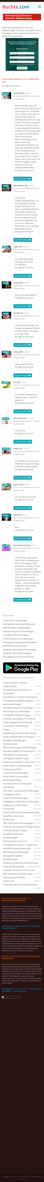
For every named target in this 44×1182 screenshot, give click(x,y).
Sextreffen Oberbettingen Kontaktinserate (22, 742)
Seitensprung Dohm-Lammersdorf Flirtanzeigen (22, 771)
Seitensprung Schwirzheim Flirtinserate (22, 807)
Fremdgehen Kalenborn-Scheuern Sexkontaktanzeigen (22, 702)
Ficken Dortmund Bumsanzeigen (18, 638)
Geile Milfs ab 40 (25, 1177)
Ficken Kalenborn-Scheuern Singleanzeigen (22, 684)
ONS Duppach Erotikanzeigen (22, 711)
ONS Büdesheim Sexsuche (22, 841)
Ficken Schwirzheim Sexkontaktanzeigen (22, 812)
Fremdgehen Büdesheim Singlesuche (22, 845)
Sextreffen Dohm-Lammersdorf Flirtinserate (22, 785)
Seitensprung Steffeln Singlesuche (22, 762)
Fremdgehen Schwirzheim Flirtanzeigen (22, 801)
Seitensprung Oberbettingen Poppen (22, 733)
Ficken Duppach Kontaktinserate (22, 722)
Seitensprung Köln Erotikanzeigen (18, 631)
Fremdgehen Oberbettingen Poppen (22, 728)
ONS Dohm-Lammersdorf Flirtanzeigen (22, 791)
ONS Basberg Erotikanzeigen (22, 852)
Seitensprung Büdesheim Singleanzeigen (22, 827)
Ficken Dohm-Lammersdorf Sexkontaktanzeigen (22, 778)
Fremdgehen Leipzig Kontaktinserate (20, 642)
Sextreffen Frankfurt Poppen (16, 635)
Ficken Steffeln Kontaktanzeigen (22, 766)
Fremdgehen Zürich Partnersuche (18, 656)
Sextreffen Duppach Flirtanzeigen (22, 707)
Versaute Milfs (37, 1177)
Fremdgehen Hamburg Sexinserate (19, 624)
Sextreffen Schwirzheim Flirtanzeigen (22, 818)
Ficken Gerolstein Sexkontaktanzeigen (22, 884)
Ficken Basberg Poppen (18, 866)
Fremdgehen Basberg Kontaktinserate (22, 857)
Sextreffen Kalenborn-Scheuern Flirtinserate (22, 691)
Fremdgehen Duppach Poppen (22, 715)
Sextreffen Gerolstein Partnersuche (22, 870)
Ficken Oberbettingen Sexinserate (22, 737)
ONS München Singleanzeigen (16, 627)
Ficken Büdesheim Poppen (22, 830)
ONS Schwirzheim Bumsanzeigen (22, 823)
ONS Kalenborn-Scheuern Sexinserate (22, 697)
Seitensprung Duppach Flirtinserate (22, 719)
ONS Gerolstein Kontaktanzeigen (22, 874)
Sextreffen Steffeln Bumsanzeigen (22, 751)
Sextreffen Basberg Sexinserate (22, 848)
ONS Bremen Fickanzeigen (15, 646)
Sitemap (22, 1179)
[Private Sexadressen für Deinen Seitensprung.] (16, 7)
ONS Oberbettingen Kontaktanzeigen (22, 747)
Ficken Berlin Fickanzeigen (15, 620)
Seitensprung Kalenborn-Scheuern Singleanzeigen (26, 97)
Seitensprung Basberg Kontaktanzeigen (22, 863)
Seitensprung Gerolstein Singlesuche (22, 879)
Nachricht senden (22, 178)
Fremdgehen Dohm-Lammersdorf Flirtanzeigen (22, 796)
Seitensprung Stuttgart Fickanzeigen (19, 649)
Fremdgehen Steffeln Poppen (22, 758)
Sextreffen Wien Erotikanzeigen (17, 653)
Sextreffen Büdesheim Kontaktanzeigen (22, 836)
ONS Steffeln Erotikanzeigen (22, 755)
